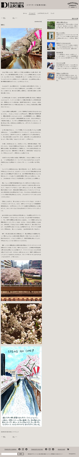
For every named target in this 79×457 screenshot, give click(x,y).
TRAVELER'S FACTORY (37, 449)
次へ (14, 18)
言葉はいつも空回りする (62, 73)
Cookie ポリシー (59, 454)
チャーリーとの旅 (60, 63)
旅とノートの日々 (60, 32)
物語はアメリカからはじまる (63, 43)
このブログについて (42, 13)
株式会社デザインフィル (33, 454)
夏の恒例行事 (59, 52)
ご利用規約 (52, 454)
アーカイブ (32, 13)
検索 (21, 454)
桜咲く (3, 25)
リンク (52, 13)
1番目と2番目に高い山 (61, 22)
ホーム (25, 13)
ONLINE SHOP (61, 449)
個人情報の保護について (44, 454)
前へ (4, 18)
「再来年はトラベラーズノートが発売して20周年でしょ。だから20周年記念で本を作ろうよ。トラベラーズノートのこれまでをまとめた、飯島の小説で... (67, 47)
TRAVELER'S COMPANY (10, 449)
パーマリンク (15, 431)
